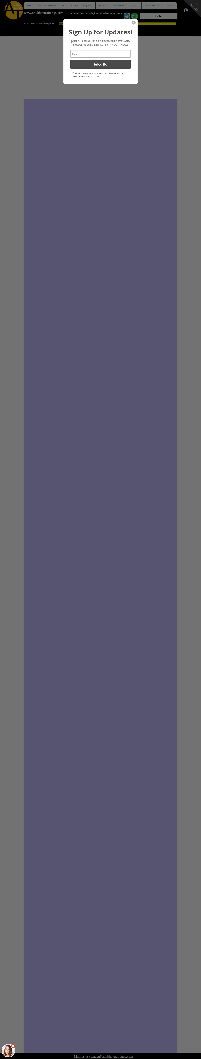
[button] (8, 1050)
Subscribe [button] (100, 64)
